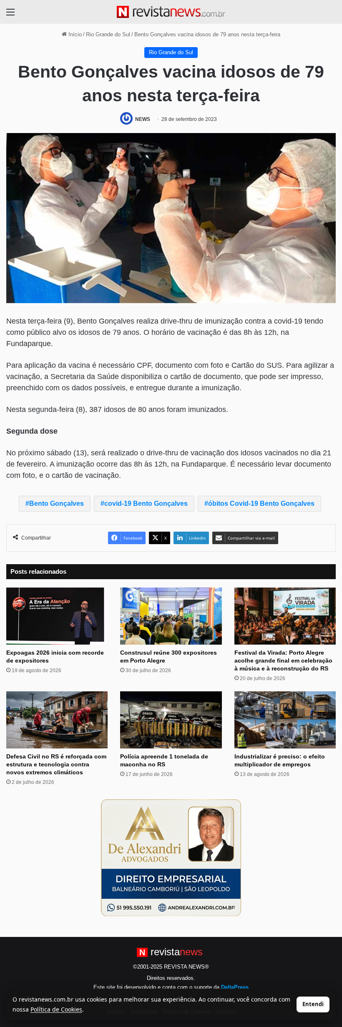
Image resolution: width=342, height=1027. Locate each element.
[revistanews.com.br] (171, 12)
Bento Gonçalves (56, 503)
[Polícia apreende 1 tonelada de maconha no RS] (170, 719)
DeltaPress (235, 987)
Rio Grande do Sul (108, 34)
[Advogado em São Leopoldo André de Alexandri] (171, 857)
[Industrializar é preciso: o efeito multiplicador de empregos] (285, 719)
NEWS (142, 119)
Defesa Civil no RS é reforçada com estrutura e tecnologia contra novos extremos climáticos (56, 764)
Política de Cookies (56, 1009)
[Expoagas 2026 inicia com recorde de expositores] (57, 616)
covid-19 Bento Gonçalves (146, 503)
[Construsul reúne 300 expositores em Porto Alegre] (170, 616)
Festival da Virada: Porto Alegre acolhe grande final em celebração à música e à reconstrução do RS (283, 660)
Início (74, 34)
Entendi (313, 1004)
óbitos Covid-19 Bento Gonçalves (261, 503)
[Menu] (10, 15)
